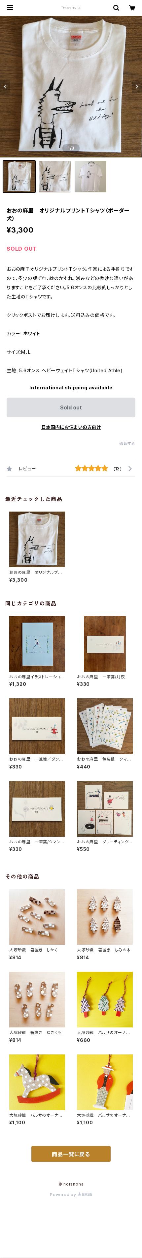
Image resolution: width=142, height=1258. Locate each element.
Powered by (64, 1194)
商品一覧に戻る (71, 1154)
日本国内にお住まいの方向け (71, 427)
